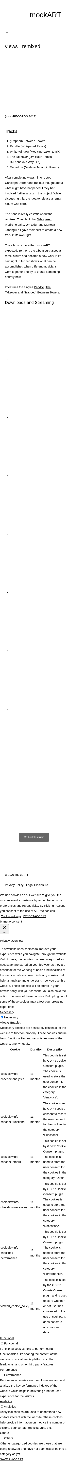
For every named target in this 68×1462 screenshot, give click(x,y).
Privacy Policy (14, 885)
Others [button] (4, 1433)
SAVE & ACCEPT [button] (11, 1459)
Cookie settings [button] (11, 916)
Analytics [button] (6, 1401)
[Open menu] (7, 32)
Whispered (44, 219)
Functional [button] (7, 1338)
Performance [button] (8, 1369)
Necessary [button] (7, 1012)
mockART (45, 15)
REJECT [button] (28, 916)
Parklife (39, 287)
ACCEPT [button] (40, 916)
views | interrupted (39, 177)
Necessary (11, 1017)
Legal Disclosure (37, 885)
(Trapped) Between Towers (41, 292)
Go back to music (34, 837)
